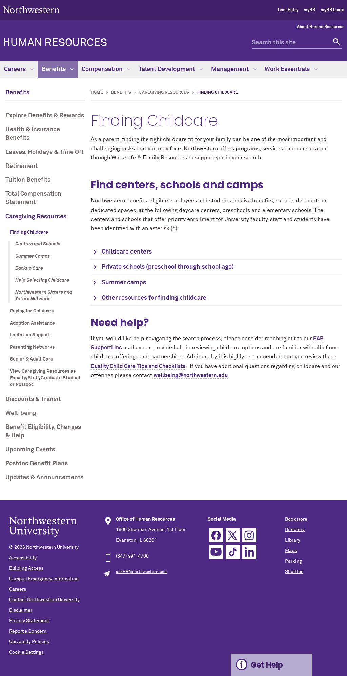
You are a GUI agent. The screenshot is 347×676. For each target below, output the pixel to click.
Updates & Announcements (44, 478)
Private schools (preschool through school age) (168, 267)
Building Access (26, 568)
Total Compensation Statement (33, 198)
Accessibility (23, 557)
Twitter (233, 535)
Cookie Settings (26, 652)
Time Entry (287, 10)
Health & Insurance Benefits (32, 134)
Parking (293, 561)
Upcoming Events (30, 449)
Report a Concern (27, 631)
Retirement (21, 166)
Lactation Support (30, 335)
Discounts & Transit (33, 399)
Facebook (216, 535)
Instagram (249, 535)
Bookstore (296, 519)
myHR (309, 10)
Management (230, 69)
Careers (15, 69)
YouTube (216, 552)
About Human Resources (320, 27)
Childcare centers (127, 252)
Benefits (54, 69)
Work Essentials (288, 69)
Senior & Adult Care (31, 359)
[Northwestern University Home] (31, 9)
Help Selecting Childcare (42, 280)
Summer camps (124, 283)
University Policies (29, 641)
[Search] (336, 43)
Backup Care (29, 268)
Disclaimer (20, 610)
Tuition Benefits (27, 180)
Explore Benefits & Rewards (44, 116)
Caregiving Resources (35, 217)
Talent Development (168, 69)
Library (292, 540)
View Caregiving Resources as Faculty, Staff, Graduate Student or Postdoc (45, 378)
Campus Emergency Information (44, 578)
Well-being (20, 413)
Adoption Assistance (32, 323)
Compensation (103, 69)
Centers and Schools (37, 244)
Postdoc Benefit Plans (36, 464)
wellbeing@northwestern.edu (191, 375)
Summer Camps (32, 256)
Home (97, 93)
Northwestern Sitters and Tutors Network (43, 296)
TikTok (233, 552)
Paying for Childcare (32, 311)
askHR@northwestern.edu (141, 572)
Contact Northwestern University (44, 599)
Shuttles (294, 571)
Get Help (267, 665)
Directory (295, 529)
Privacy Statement (29, 620)
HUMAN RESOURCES (55, 43)
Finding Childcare (29, 232)
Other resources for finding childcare (154, 298)
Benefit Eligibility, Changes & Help (43, 431)
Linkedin (249, 552)
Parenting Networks (32, 347)
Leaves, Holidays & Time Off (44, 152)
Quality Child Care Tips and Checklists (138, 366)
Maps (291, 550)
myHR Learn (332, 10)
